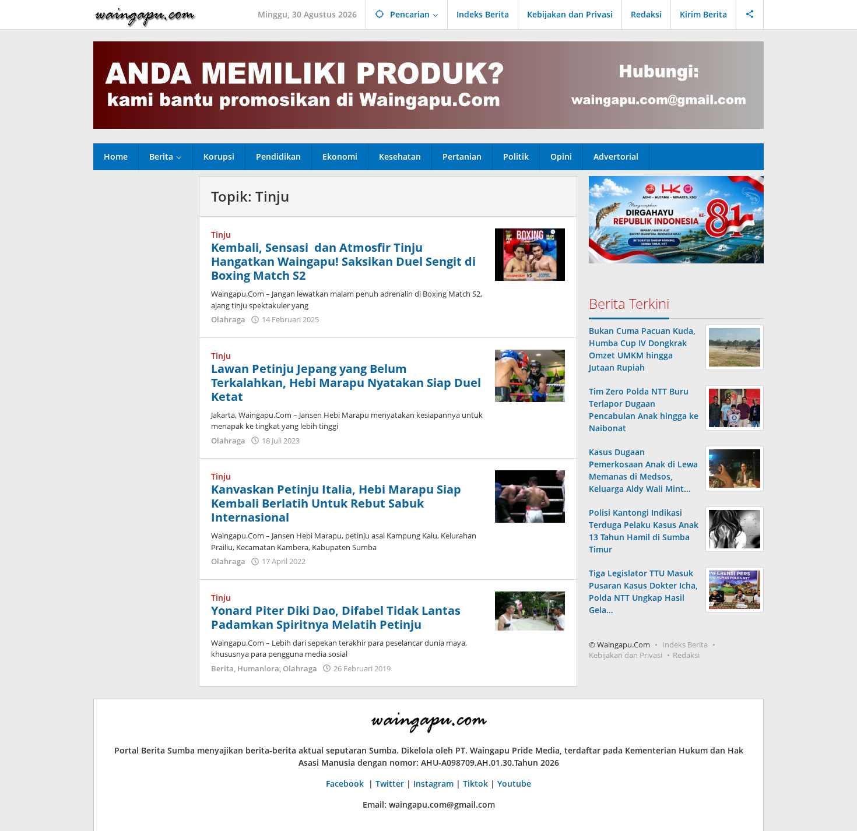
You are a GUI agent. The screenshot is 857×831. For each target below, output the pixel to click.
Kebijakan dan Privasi (625, 655)
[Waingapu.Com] (145, 14)
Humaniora (258, 668)
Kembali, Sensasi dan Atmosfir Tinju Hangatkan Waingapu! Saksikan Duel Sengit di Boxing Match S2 (343, 261)
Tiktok (475, 783)
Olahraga (228, 319)
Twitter (389, 783)
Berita (222, 668)
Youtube (514, 783)
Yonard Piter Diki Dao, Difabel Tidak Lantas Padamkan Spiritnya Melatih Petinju (336, 617)
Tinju (221, 234)
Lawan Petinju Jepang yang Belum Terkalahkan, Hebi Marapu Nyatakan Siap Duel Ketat (346, 382)
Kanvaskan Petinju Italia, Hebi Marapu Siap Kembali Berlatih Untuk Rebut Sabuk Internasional (336, 503)
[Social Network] (750, 14)
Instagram (433, 783)
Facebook (346, 783)
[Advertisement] (140, 351)
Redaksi (686, 655)
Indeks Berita (685, 644)
